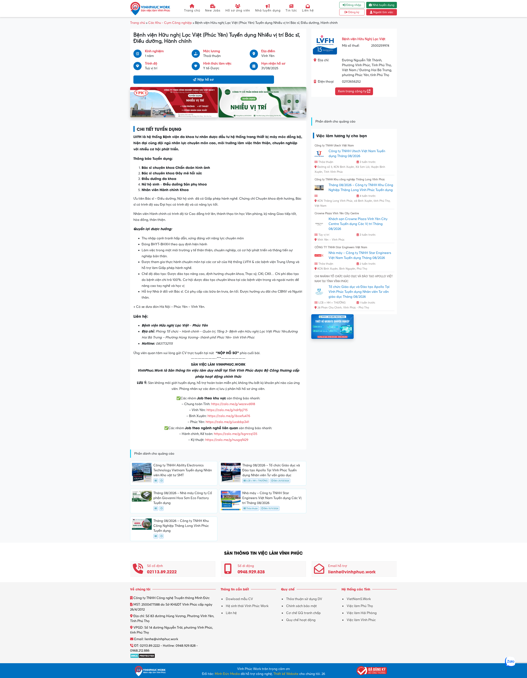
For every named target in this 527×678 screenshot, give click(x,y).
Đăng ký (353, 12)
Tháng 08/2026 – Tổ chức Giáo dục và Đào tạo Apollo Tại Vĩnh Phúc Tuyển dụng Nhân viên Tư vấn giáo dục (271, 470)
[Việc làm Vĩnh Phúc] (150, 8)
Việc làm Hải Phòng (362, 613)
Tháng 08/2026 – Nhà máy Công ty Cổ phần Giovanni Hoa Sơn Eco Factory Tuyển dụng (182, 498)
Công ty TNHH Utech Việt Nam (334, 145)
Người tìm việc (382, 12)
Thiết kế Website (285, 674)
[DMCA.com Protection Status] (142, 655)
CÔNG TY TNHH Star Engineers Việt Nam (341, 247)
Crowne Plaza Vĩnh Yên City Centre (337, 213)
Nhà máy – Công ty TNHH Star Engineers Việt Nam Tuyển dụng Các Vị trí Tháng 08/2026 (272, 498)
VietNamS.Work (359, 599)
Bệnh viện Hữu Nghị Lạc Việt (363, 39)
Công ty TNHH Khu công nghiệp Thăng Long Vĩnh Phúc (350, 179)
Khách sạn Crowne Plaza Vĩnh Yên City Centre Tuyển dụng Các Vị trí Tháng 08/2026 (358, 224)
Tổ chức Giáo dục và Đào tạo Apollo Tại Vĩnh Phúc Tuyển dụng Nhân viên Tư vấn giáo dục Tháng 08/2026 (359, 292)
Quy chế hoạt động (301, 620)
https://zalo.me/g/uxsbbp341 (227, 422)
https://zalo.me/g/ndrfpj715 (227, 410)
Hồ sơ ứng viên (237, 10)
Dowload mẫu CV (239, 599)
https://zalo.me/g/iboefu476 (229, 416)
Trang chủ (192, 10)
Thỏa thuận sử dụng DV (304, 599)
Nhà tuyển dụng (268, 10)
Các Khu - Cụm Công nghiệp (170, 23)
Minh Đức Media (227, 674)
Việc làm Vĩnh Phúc (361, 620)
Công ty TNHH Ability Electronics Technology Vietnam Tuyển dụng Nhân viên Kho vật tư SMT (182, 470)
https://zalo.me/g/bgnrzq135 (235, 434)
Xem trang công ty (352, 91)
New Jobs (212, 10)
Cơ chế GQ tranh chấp (303, 613)
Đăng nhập (353, 5)
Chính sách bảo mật (301, 606)
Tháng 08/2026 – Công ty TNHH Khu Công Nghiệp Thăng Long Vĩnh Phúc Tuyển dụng (181, 526)
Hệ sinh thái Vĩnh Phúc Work (247, 606)
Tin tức (291, 10)
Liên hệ (308, 10)
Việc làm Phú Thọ (360, 606)
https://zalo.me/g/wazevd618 (233, 404)
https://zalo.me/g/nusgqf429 (226, 440)
